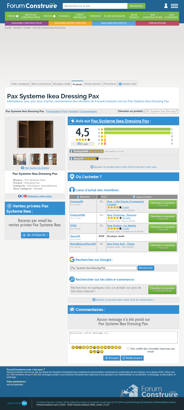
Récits (30, 16)
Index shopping (20, 83)
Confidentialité (159, 402)
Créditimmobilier (79, 16)
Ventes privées (92, 83)
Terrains (95, 16)
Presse (123, 402)
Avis (65, 111)
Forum (11, 16)
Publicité (146, 402)
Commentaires (88, 111)
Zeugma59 (76, 201)
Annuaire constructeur (27, 23)
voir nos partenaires (15, 384)
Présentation (53, 111)
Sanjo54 (78, 158)
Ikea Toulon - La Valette (121, 225)
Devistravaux (134, 16)
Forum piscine (157, 23)
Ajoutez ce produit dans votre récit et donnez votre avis (125, 166)
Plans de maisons (114, 16)
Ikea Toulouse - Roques (121, 215)
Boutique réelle (61, 83)
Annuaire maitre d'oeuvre (70, 23)
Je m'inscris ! (37, 235)
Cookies (172, 402)
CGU (115, 402)
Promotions (110, 83)
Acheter (73, 111)
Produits (77, 84)
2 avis (84, 143)
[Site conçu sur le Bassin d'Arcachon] (17, 403)
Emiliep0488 (80, 151)
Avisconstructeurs (152, 16)
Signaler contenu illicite (58, 402)
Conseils (64, 16)
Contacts (40, 402)
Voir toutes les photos (36, 167)
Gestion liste (129, 83)
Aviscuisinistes (171, 16)
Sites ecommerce (41, 83)
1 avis (125, 228)
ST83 (73, 225)
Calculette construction (100, 402)
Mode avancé (133, 357)
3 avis (125, 207)
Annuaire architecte (113, 23)
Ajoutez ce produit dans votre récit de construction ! (124, 299)
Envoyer (113, 357)
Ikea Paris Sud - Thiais (121, 243)
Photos (47, 16)
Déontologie (134, 402)
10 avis (126, 217)
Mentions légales (79, 402)
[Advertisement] (92, 54)
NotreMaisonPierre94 (83, 243)
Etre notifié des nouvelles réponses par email (153, 350)
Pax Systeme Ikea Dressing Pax (53, 96)
